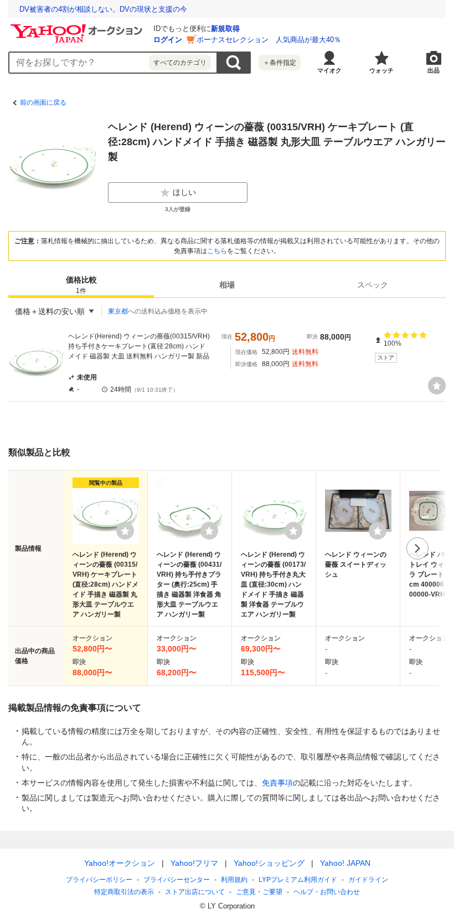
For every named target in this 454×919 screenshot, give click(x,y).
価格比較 (81, 285)
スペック (372, 284)
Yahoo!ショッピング (269, 863)
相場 (227, 284)
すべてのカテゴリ (180, 62)
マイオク (329, 70)
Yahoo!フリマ (194, 863)
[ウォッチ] (437, 385)
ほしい (184, 192)
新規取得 (225, 28)
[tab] (81, 284)
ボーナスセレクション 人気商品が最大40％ (269, 39)
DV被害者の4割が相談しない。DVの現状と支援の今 (103, 9)
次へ (417, 548)
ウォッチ (381, 70)
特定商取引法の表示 (124, 892)
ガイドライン (368, 880)
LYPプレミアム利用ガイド (298, 880)
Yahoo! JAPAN (345, 863)
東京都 (118, 311)
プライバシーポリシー (99, 880)
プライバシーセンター (176, 880)
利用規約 (234, 880)
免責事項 (277, 782)
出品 (433, 70)
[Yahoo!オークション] (78, 27)
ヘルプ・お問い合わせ (326, 892)
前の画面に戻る (43, 102)
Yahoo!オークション (119, 863)
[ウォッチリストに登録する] (125, 531)
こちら (217, 251)
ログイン (167, 39)
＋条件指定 (279, 62)
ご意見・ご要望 (259, 892)
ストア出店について (195, 892)
